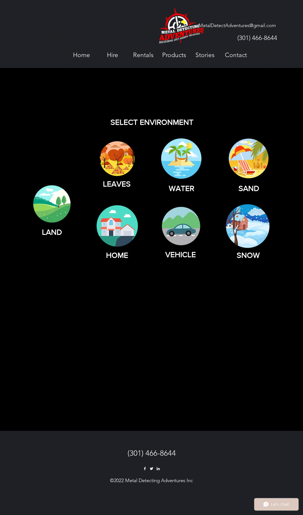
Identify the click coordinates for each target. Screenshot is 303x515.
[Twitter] (151, 468)
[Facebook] (145, 468)
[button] (112, 55)
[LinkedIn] (158, 468)
